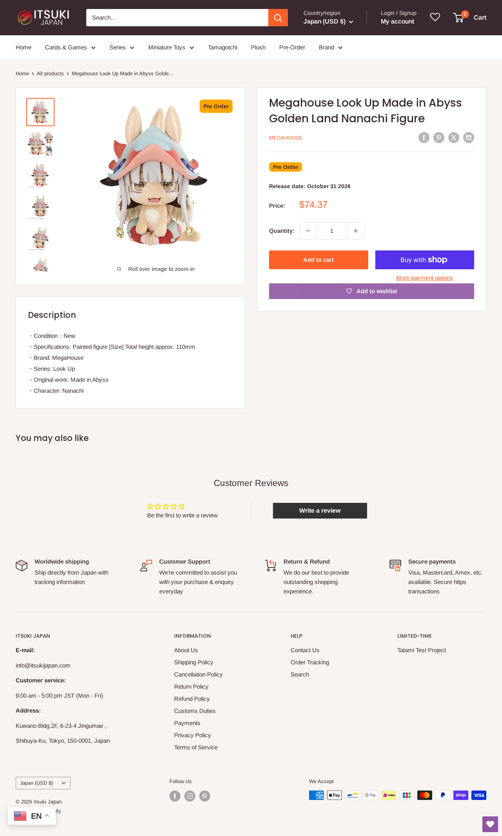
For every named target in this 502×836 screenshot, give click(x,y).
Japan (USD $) (36, 783)
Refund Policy (192, 698)
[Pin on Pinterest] (438, 137)
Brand (326, 47)
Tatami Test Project (421, 650)
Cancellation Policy (198, 674)
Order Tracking (310, 662)
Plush (258, 47)
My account (397, 21)
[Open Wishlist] (490, 824)
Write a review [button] (319, 510)
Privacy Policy (192, 735)
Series (117, 47)
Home (23, 47)
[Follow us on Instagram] (189, 796)
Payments (187, 723)
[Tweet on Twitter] (453, 137)
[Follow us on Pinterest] (204, 796)
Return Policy (191, 686)
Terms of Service (196, 747)
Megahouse (285, 138)
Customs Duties (195, 710)
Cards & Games (66, 47)
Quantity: (282, 230)
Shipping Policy (193, 662)
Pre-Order (292, 47)
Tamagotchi (222, 47)
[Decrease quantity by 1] (308, 231)
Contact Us (305, 650)
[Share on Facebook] (423, 137)
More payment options (424, 277)
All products (50, 73)
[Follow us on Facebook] (174, 796)
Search (300, 674)
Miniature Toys (167, 47)
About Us (186, 650)
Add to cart (318, 259)
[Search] (278, 17)
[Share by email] (468, 137)
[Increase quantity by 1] (355, 231)
